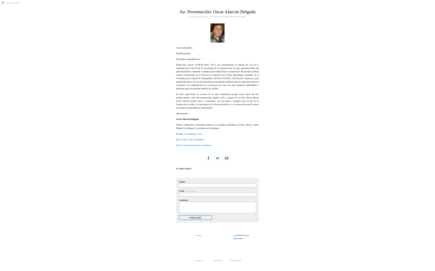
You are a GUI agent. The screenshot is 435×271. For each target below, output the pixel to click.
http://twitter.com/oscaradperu (190, 139)
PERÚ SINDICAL (13, 3)
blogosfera (254, 64)
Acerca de (199, 261)
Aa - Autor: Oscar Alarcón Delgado (230, 17)
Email (226, 158)
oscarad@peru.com (192, 134)
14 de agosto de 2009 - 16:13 (201, 17)
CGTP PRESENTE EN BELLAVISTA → (241, 237)
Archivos (217, 261)
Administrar (235, 261)
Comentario (183, 200)
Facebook (208, 158)
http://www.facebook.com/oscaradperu (194, 145)
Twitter (217, 158)
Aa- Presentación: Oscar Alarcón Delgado (217, 11)
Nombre (182, 182)
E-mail (187, 191)
